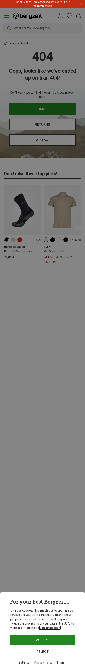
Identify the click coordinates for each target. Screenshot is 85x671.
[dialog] (42, 631)
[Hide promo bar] (80, 4)
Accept (42, 640)
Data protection (50, 627)
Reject (42, 652)
